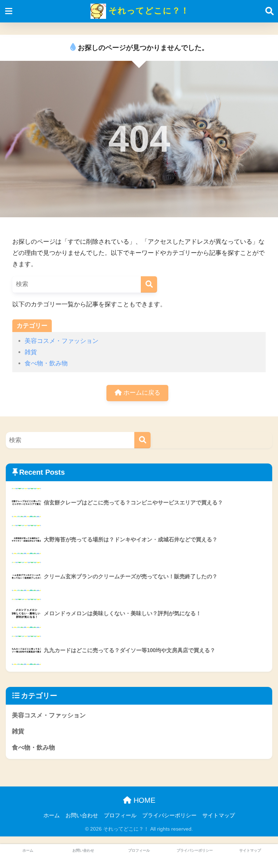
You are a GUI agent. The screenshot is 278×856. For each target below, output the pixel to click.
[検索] (149, 284)
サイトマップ (218, 815)
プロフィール (120, 815)
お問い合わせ (82, 815)
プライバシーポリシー (169, 815)
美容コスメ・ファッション (61, 340)
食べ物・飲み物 (46, 363)
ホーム (51, 815)
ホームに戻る (141, 392)
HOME (143, 800)
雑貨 (31, 352)
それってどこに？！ (147, 10)
